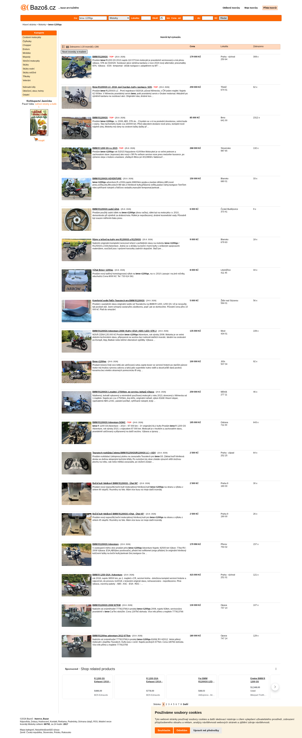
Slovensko (48, 732)
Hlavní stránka (29, 24)
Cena (192, 46)
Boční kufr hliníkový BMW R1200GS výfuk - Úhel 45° (118, 514)
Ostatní (26, 95)
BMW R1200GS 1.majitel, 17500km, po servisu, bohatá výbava (123, 392)
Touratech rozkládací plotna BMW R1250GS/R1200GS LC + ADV (124, 453)
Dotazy (34, 721)
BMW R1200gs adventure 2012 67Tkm (111, 635)
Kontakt (53, 721)
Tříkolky (26, 76)
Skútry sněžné (29, 72)
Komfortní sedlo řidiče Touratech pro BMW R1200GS (118, 300)
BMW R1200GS (100, 57)
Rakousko (66, 732)
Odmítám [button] (182, 730)
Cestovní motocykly (32, 37)
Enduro (26, 49)
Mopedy (26, 57)
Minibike (27, 53)
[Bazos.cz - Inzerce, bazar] (38, 10)
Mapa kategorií (27, 730)
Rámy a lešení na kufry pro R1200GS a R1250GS (116, 239)
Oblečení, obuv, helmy (33, 91)
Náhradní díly (29, 87)
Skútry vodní (28, 69)
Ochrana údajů (85, 721)
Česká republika (34, 732)
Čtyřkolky (27, 41)
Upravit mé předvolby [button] (206, 730)
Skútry (26, 65)
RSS (95, 721)
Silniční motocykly (31, 61)
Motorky (42, 24)
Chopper (27, 45)
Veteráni (27, 80)
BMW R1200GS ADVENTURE (106, 178)
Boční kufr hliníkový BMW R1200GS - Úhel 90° (115, 483)
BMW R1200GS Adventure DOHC (108, 422)
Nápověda (25, 721)
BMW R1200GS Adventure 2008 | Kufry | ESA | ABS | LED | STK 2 (124, 331)
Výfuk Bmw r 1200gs (102, 270)
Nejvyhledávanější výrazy (47, 730)
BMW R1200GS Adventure (105, 544)
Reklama (62, 721)
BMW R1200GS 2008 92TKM (106, 605)
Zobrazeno (258, 46)
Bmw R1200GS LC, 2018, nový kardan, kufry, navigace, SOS (122, 87)
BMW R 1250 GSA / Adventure (107, 575)
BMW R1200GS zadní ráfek (105, 209)
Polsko (57, 732)
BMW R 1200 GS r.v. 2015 (104, 148)
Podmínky (72, 721)
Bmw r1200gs (99, 361)
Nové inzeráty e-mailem (74, 51)
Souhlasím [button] (164, 730)
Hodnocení (43, 721)
